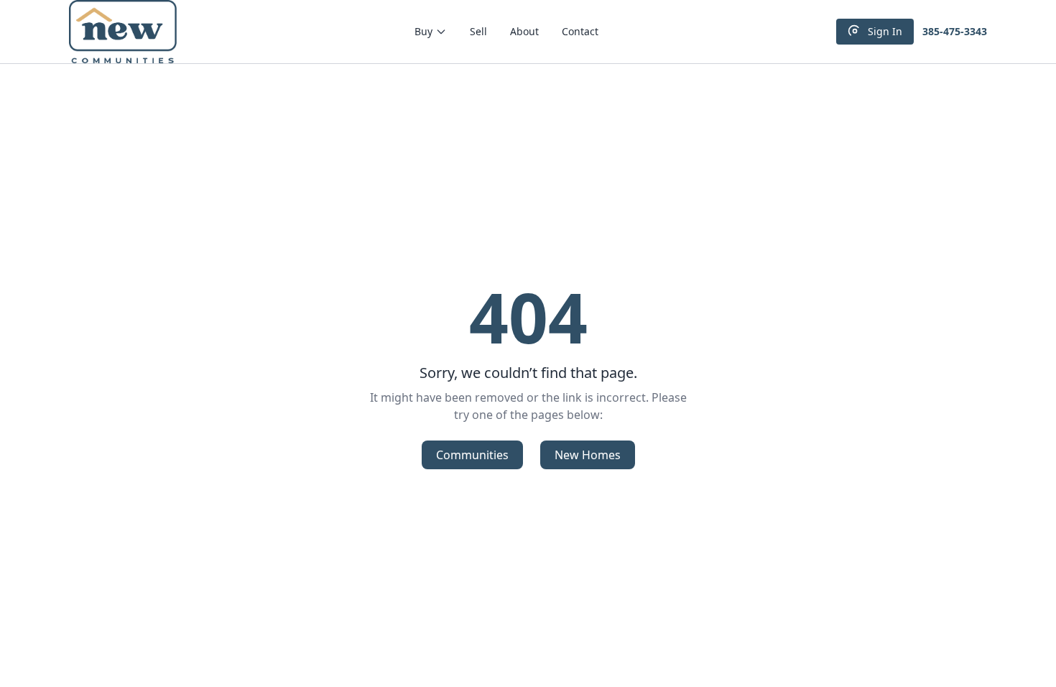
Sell (478, 32)
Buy (423, 31)
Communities (472, 455)
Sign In (885, 31)
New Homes (588, 455)
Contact (580, 32)
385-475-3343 (954, 32)
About (524, 32)
